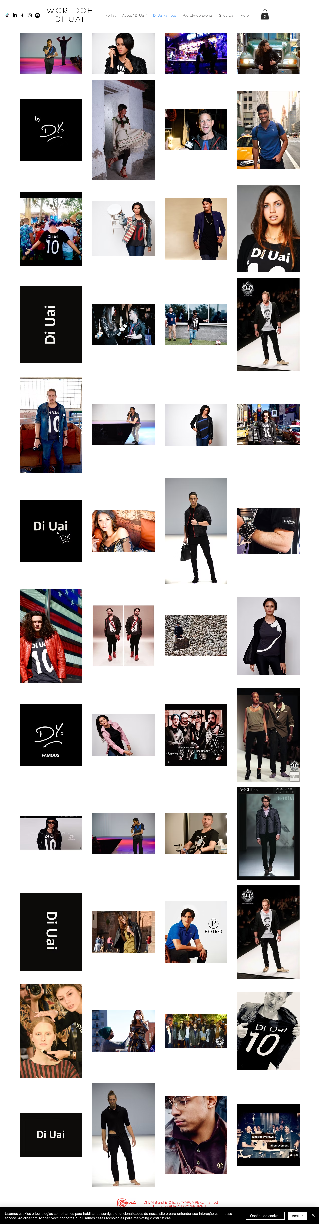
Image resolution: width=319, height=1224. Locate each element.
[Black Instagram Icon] (29, 15)
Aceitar (297, 1215)
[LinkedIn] (14, 15)
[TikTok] (7, 15)
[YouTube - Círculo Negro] (37, 15)
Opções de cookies (265, 1215)
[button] (265, 14)
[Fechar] (313, 1215)
